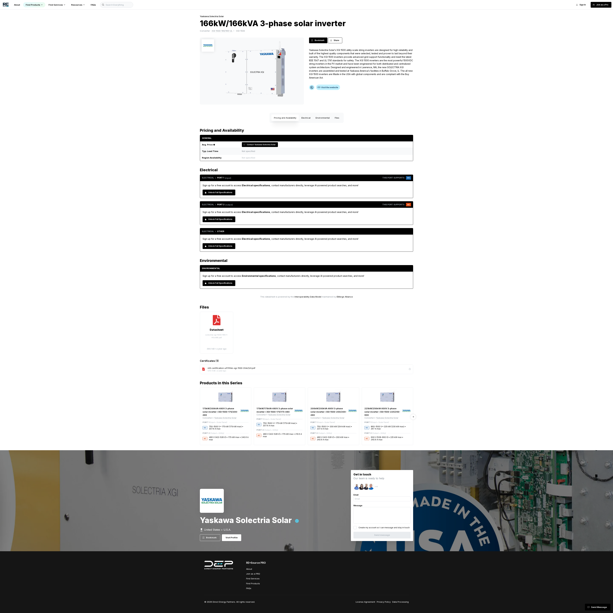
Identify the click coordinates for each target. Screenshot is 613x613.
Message (357, 505)
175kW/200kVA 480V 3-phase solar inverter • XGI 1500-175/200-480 (220, 411)
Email (355, 495)
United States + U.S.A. (217, 529)
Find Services (253, 578)
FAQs (248, 588)
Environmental (323, 118)
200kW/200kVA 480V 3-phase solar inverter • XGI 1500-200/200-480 (328, 411)
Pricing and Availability (285, 118)
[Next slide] (413, 416)
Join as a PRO (253, 573)
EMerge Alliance (345, 296)
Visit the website (329, 87)
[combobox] (325, 157)
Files (337, 118)
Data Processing (400, 602)
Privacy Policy (384, 602)
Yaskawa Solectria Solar (212, 16)
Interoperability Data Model (308, 296)
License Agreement (365, 602)
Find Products (253, 583)
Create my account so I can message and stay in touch (384, 527)
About (249, 569)
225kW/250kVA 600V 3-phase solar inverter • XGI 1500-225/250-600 (382, 411)
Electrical (305, 118)
